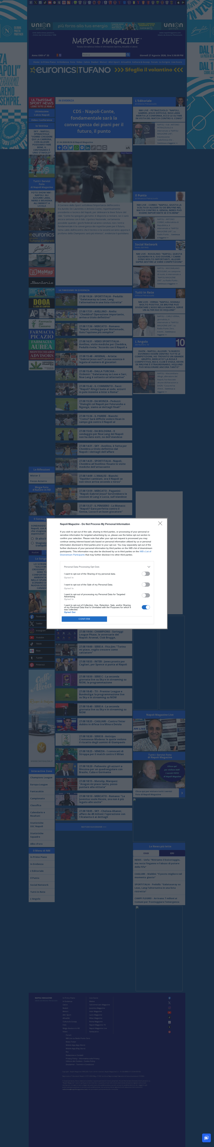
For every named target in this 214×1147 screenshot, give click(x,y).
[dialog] (107, 573)
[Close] (161, 524)
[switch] (146, 574)
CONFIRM (84, 619)
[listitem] (107, 566)
